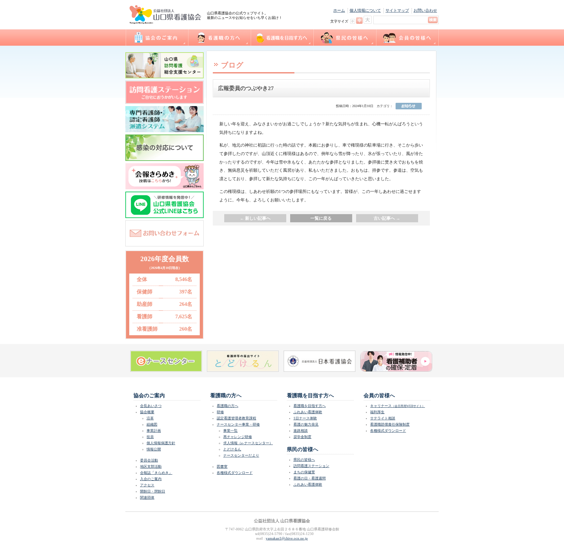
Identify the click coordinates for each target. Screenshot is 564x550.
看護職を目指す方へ (281, 37)
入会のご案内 (151, 479)
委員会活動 (149, 460)
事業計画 (154, 430)
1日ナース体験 (305, 418)
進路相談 (300, 430)
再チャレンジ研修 (237, 437)
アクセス (147, 485)
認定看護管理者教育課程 (236, 418)
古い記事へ (387, 218)
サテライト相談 (382, 418)
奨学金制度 (302, 437)
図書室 (222, 466)
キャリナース (397, 406)
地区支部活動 (151, 466)
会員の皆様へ (407, 37)
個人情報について (365, 10)
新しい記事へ (255, 218)
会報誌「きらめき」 (156, 473)
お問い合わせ (425, 10)
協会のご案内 (156, 37)
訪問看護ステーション (311, 466)
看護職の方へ (219, 37)
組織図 (152, 424)
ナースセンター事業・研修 (238, 424)
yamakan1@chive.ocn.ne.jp (287, 538)
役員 (150, 437)
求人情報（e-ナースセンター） (248, 443)
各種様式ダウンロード (235, 473)
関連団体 (147, 497)
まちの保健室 (304, 472)
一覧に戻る (321, 218)
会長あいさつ (151, 406)
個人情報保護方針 (161, 443)
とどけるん (232, 449)
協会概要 (147, 412)
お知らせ (409, 106)
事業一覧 (230, 430)
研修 (220, 412)
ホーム (339, 10)
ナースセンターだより (241, 455)
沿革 (150, 418)
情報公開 (154, 449)
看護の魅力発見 (306, 424)
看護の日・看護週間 (309, 478)
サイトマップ (397, 10)
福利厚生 (377, 412)
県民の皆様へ (344, 37)
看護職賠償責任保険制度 (390, 424)
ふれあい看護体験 (307, 412)
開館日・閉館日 (152, 491)
